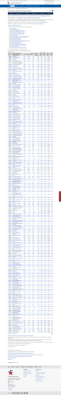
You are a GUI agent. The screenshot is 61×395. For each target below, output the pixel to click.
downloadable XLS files (44, 22)
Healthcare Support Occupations (16, 38)
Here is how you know (23, 0)
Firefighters (14, 167)
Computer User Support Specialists (17, 121)
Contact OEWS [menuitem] (49, 13)
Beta (40, 366)
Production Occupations (15, 46)
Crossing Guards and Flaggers (16, 176)
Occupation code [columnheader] (10, 54)
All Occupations (14, 28)
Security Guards (15, 173)
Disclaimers (37, 375)
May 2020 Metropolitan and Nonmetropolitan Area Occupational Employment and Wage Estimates (22, 354)
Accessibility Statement (39, 380)
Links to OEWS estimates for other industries (14, 25)
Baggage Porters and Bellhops (17, 203)
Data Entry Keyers (15, 271)
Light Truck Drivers (15, 324)
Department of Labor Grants (27, 373)
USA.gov (24, 376)
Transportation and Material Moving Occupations (19, 47)
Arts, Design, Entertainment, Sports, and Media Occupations (20, 36)
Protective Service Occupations (16, 39)
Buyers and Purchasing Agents (16, 85)
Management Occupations (15, 29)
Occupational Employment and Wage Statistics (21, 8)
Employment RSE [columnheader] (32, 54)
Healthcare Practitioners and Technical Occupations (19, 37)
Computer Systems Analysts (16, 115)
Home (9, 366)
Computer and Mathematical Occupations (18, 31)
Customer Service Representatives (17, 240)
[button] (51, 333)
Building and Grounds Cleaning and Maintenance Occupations (21, 40)
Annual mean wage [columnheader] (48, 54)
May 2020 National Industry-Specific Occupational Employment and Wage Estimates (20, 356)
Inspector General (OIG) (27, 370)
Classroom (36, 366)
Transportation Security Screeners (17, 177)
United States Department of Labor (49, 0)
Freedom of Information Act (40, 372)
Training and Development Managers (17, 75)
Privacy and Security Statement (40, 373)
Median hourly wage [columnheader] (41, 54)
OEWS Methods (34, 13)
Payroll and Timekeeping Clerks (17, 235)
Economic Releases (29, 366)
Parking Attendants (15, 331)
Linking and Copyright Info (40, 376)
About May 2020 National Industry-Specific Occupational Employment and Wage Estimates (20, 335)
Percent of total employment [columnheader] (37, 54)
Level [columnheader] (24, 54)
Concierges (14, 204)
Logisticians (14, 94)
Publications (23, 366)
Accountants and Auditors (16, 106)
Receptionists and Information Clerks (17, 246)
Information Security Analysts (16, 116)
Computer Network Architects (16, 124)
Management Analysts (15, 95)
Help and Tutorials (38, 379)
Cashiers (14, 212)
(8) (29, 94)
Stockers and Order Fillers (16, 332)
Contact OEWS (10, 389)
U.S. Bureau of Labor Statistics (16, 2)
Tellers (13, 236)
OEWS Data (27, 13)
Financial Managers (15, 73)
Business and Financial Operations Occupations (18, 30)
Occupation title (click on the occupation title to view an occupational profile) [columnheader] (17, 54)
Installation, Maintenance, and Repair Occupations (19, 45)
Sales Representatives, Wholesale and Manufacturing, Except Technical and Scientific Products (18, 221)
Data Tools (17, 366)
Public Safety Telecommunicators (17, 254)
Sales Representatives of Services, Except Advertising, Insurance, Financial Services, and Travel (17, 216)
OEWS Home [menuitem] (11, 13)
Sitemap (37, 370)
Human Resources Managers (16, 74)
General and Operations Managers (17, 61)
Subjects (12, 366)
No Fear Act (25, 375)
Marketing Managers (15, 65)
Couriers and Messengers (16, 252)
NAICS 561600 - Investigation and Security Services (36, 23)
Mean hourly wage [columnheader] (44, 54)
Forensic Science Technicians (16, 137)
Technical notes (10, 359)
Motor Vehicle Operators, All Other (17, 328)
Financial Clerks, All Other (16, 237)
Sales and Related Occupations (17, 205)
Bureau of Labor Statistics (11, 8)
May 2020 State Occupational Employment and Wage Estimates (17, 353)
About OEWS (42, 13)
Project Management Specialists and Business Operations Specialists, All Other (17, 103)
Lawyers (14, 146)
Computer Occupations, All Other (17, 134)
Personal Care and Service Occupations (17, 41)
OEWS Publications (19, 13)
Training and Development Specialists (17, 99)
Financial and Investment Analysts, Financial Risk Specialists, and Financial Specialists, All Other (18, 109)
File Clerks (14, 241)
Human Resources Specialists (16, 93)
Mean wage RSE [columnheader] (51, 54)
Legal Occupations (14, 35)
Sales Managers (15, 66)
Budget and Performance (27, 372)
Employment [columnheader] (28, 54)
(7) (38, 85)
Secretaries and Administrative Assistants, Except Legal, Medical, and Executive (17, 265)
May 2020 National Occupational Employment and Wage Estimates (17, 351)
